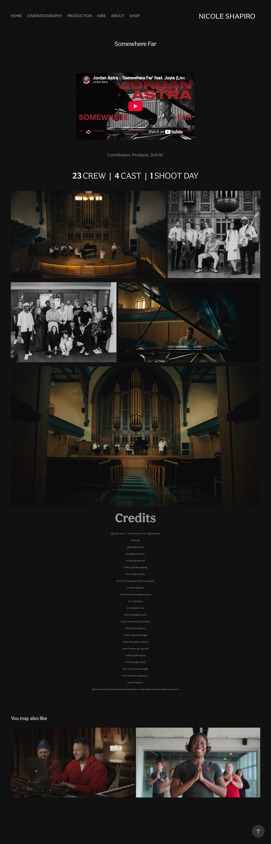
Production (79, 15)
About (117, 15)
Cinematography (44, 15)
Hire (101, 15)
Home (16, 15)
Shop (134, 15)
